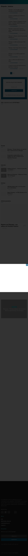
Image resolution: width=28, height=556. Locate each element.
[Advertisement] (14, 278)
